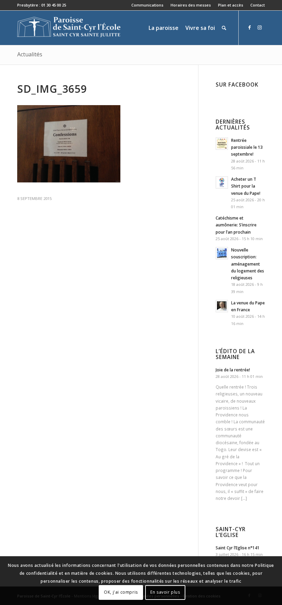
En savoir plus (165, 592)
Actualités (29, 54)
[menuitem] (147, 5)
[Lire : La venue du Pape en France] (222, 306)
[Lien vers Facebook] (249, 27)
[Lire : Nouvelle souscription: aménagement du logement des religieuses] (222, 253)
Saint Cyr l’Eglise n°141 (238, 547)
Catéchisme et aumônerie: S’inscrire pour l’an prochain (236, 224)
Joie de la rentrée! (233, 369)
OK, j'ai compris (121, 592)
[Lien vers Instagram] (259, 27)
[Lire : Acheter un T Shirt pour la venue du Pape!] (222, 182)
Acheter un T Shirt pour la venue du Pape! (245, 185)
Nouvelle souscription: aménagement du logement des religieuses (247, 263)
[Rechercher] (224, 28)
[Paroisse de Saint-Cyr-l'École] (68, 28)
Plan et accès (230, 5)
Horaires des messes (191, 5)
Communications (147, 5)
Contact (257, 5)
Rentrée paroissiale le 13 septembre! (247, 147)
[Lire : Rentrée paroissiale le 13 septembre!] (222, 143)
